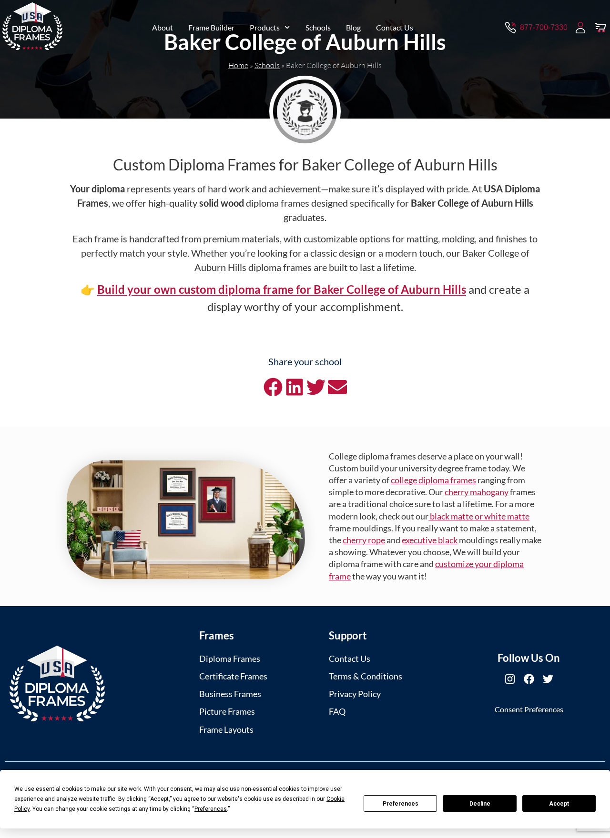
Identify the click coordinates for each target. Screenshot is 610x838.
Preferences (400, 803)
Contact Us (394, 27)
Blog (353, 27)
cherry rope (364, 540)
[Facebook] (529, 679)
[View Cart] (600, 27)
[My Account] (580, 27)
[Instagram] (510, 679)
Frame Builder (211, 27)
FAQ (337, 711)
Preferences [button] (210, 809)
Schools (318, 27)
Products (265, 27)
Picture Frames (227, 711)
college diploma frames (433, 480)
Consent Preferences (529, 709)
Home (238, 65)
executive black (430, 540)
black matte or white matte (478, 516)
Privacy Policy (355, 693)
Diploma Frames (229, 658)
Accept (559, 803)
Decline (479, 803)
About (162, 27)
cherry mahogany (476, 492)
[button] (273, 387)
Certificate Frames (233, 676)
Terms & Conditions (365, 676)
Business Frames (230, 693)
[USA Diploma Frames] (57, 683)
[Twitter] (548, 679)
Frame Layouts (226, 729)
